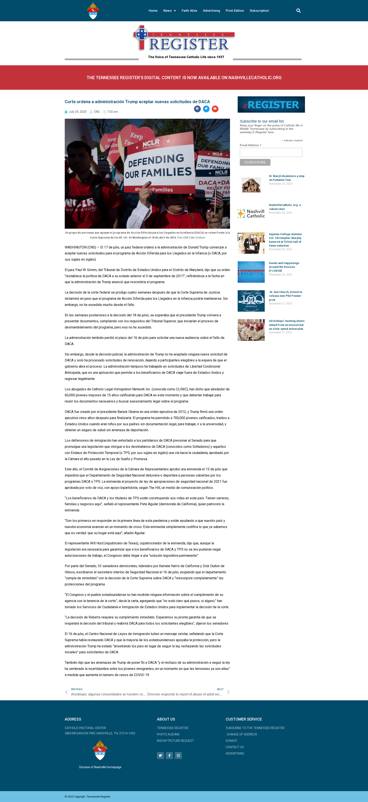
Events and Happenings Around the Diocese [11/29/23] (284, 266)
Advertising (211, 11)
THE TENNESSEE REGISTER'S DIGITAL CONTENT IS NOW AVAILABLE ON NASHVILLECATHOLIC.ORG (184, 77)
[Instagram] (178, 755)
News (167, 11)
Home (153, 11)
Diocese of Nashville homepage (100, 767)
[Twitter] (160, 755)
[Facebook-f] (169, 755)
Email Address (251, 145)
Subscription (259, 11)
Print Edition (235, 11)
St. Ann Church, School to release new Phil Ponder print (285, 295)
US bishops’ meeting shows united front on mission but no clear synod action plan (287, 324)
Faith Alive (189, 11)
